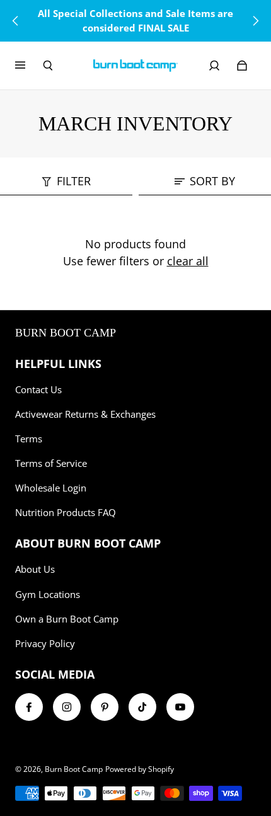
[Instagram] (67, 707)
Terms (28, 438)
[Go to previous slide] (16, 21)
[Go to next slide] (255, 21)
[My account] (214, 65)
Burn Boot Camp (74, 769)
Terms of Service (51, 463)
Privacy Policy (45, 643)
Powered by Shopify (139, 769)
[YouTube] (180, 707)
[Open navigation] (29, 65)
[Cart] (242, 65)
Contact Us (38, 389)
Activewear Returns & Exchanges (85, 414)
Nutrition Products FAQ (65, 512)
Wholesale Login (50, 488)
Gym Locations (47, 594)
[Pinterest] (104, 707)
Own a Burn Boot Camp (66, 619)
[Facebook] (29, 707)
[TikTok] (142, 707)
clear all (188, 260)
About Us (35, 569)
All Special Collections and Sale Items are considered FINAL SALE (135, 21)
